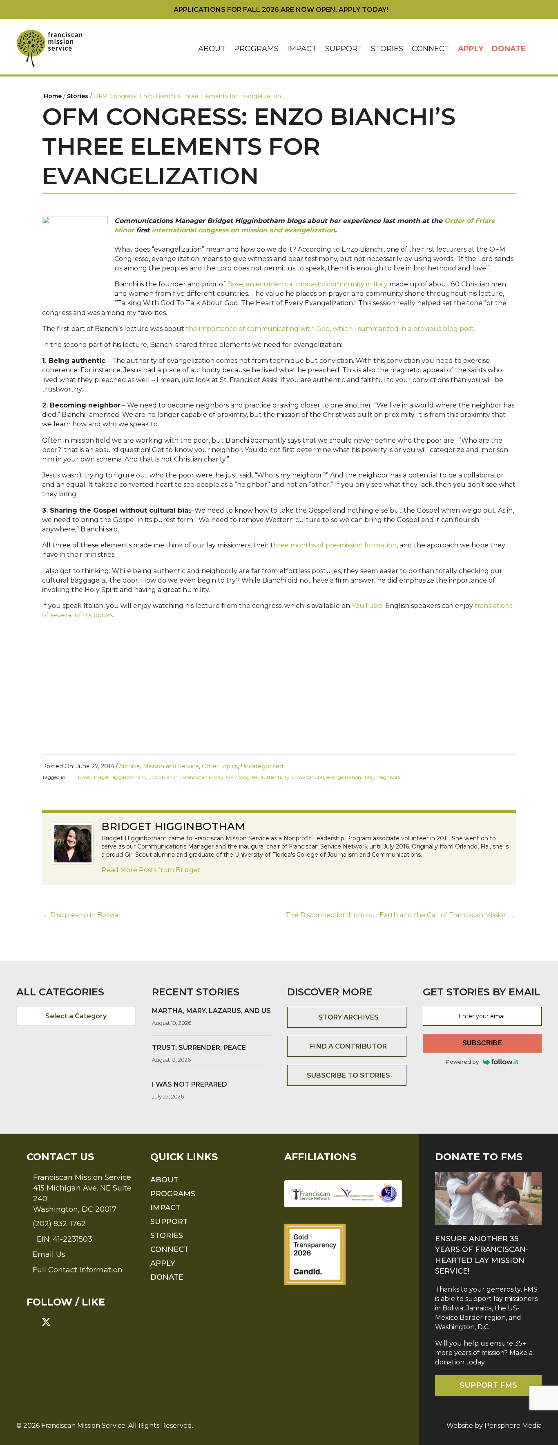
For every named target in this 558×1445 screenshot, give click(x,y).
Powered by (462, 1061)
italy (369, 777)
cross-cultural (308, 777)
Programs (256, 48)
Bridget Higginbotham (119, 777)
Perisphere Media (513, 1425)
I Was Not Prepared (189, 1084)
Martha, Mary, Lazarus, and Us (211, 1011)
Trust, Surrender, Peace (199, 1047)
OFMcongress (242, 777)
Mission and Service (171, 766)
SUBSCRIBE (482, 1043)
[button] (536, 49)
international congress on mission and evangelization (243, 230)
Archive (129, 766)
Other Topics (220, 766)
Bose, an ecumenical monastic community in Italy (308, 284)
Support (343, 48)
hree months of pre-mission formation (335, 545)
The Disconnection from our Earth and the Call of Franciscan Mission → (401, 915)
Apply (470, 48)
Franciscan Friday (202, 777)
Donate (509, 48)
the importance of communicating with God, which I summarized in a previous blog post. (329, 329)
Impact (302, 48)
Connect (430, 48)
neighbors (388, 777)
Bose (83, 777)
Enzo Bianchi (164, 777)
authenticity (275, 777)
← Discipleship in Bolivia (80, 915)
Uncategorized (262, 766)
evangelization (343, 777)
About (211, 48)
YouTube (367, 606)
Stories (387, 48)
